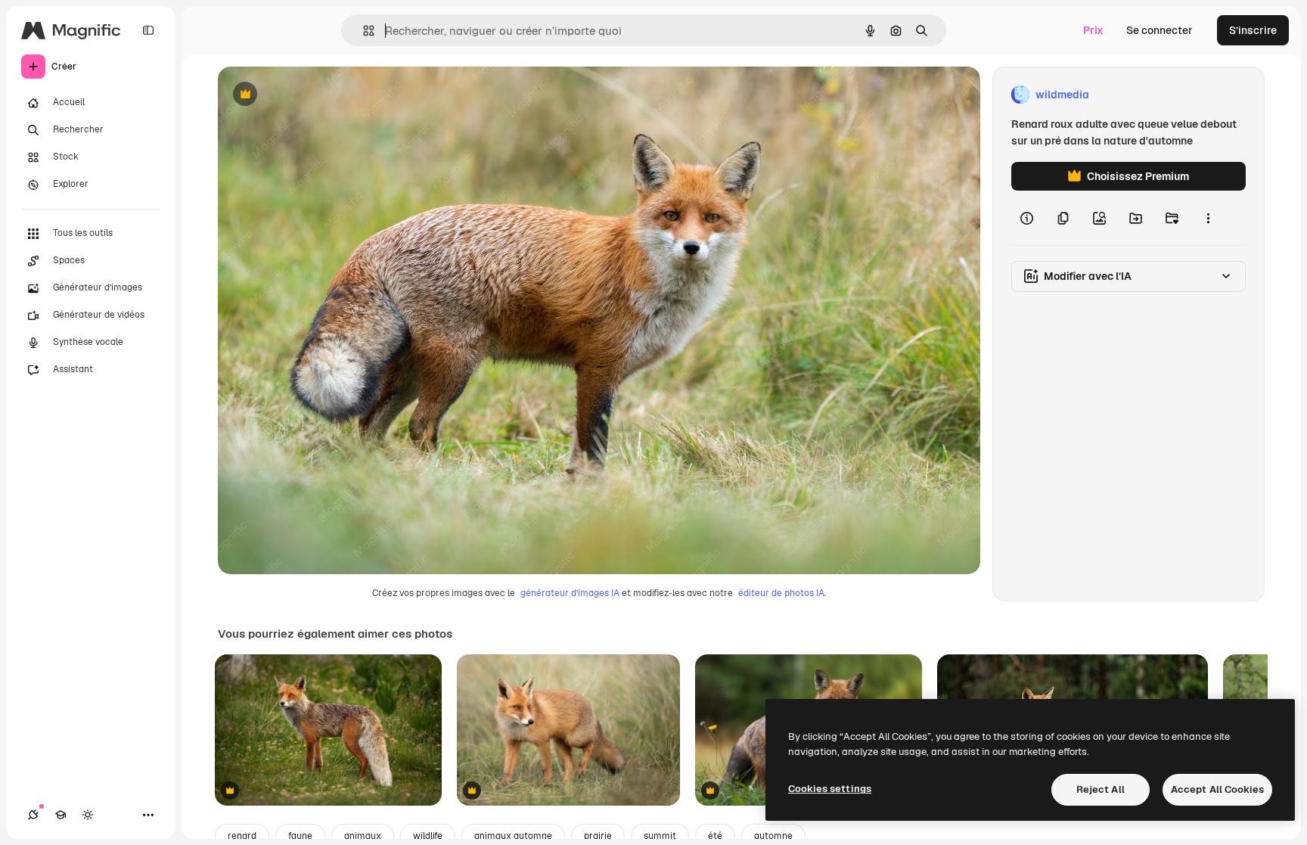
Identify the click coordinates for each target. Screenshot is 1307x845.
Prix (1093, 30)
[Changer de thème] (88, 815)
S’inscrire (1253, 30)
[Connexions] (33, 815)
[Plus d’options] (1208, 218)
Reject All (1100, 789)
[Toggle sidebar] (148, 30)
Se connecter (1159, 30)
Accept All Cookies (1217, 789)
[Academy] (60, 815)
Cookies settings (829, 788)
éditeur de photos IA (781, 593)
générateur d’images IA (569, 593)
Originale (317, 95)
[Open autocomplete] (362, 30)
